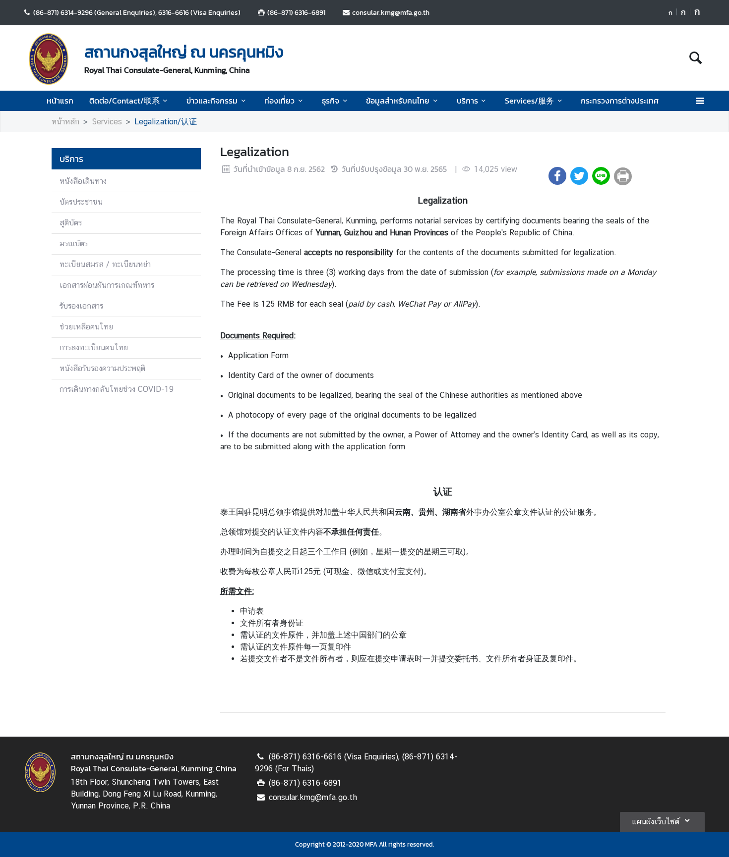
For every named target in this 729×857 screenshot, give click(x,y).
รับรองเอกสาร (81, 306)
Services (107, 121)
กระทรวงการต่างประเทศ (620, 101)
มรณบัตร (74, 243)
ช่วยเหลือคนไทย (86, 326)
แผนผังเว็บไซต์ (655, 821)
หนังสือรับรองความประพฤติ (102, 368)
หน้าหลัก (65, 121)
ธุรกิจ (330, 101)
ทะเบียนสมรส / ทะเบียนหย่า (105, 264)
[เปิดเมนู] (699, 101)
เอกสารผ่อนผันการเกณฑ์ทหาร (107, 285)
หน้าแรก (60, 101)
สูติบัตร (71, 222)
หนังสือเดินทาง (83, 181)
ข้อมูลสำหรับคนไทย (397, 101)
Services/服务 (529, 101)
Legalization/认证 (165, 121)
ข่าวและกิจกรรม (212, 101)
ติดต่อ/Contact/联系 (124, 101)
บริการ (467, 101)
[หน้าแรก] (48, 59)
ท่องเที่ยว (279, 101)
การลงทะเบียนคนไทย (94, 347)
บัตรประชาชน (81, 202)
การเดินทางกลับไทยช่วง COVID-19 (117, 389)
